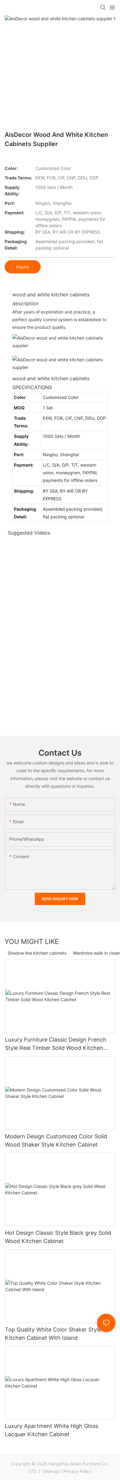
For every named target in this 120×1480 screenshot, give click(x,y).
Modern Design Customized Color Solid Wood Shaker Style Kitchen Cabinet (56, 1140)
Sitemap (50, 1471)
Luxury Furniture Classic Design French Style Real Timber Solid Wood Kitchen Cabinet (55, 1044)
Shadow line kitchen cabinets (37, 953)
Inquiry (23, 266)
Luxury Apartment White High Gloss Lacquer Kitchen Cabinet (51, 1430)
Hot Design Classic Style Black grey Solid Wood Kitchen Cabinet (58, 1237)
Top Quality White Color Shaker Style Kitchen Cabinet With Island (53, 1333)
